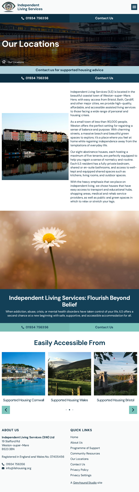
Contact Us (77, 464)
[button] (134, 7)
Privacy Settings (80, 475)
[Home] (4, 62)
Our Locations (79, 459)
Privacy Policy (79, 470)
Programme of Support (85, 448)
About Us (76, 442)
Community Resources (85, 453)
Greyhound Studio (85, 483)
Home (74, 437)
